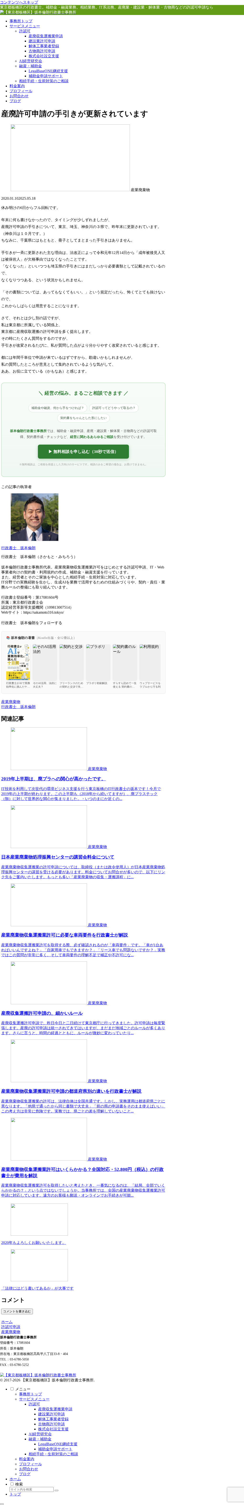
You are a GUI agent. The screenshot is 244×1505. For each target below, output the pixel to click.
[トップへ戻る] (2, 1504)
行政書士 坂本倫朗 (18, 548)
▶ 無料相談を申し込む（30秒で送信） (83, 451)
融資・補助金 (40, 1439)
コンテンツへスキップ (19, 2)
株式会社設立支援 (53, 1429)
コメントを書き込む (17, 1311)
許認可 (34, 1404)
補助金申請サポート (55, 1449)
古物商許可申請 (51, 1424)
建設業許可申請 (51, 1414)
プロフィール (30, 1464)
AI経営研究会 (40, 1434)
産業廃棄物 (10, 702)
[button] (56, 1490)
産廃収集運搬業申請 (55, 1409)
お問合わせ (28, 1469)
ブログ (24, 1474)
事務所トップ (30, 1394)
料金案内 (26, 1459)
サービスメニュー (34, 1399)
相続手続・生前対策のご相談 (53, 1454)
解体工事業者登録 (53, 1419)
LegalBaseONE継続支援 (57, 1444)
